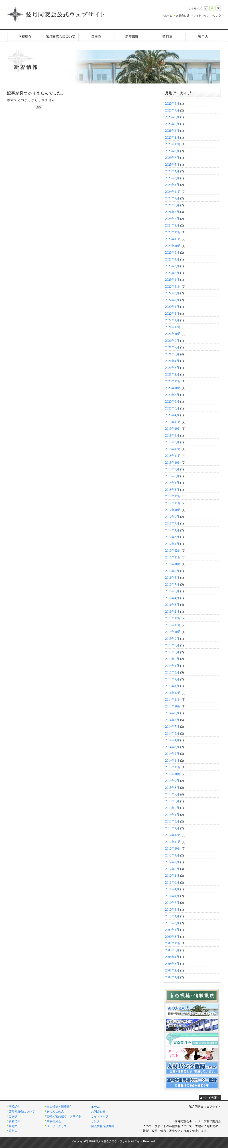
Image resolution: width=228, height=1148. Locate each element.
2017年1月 (172, 544)
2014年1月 (172, 760)
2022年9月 (172, 293)
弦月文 (167, 36)
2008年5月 (172, 950)
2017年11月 (173, 503)
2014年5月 (172, 733)
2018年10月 (173, 462)
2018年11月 (173, 455)
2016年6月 (172, 591)
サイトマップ (99, 1116)
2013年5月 (172, 808)
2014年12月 (173, 693)
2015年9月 (172, 638)
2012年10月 (173, 848)
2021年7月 (172, 347)
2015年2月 (172, 679)
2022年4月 (172, 306)
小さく (206, 8)
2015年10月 (173, 632)
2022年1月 (172, 320)
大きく (218, 8)
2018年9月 (172, 469)
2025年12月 (173, 144)
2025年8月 (172, 151)
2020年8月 (172, 395)
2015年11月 (173, 625)
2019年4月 (172, 435)
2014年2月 (172, 753)
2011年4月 (172, 889)
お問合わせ (98, 1111)
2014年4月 (172, 740)
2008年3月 (172, 963)
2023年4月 (172, 259)
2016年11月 (173, 557)
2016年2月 (172, 611)
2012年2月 (172, 875)
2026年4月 (172, 130)
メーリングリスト (58, 1126)
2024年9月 (172, 198)
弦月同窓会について (60, 36)
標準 (212, 8)
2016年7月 (172, 584)
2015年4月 (172, 665)
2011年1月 (172, 896)
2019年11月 (173, 422)
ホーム (95, 1106)
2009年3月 (172, 936)
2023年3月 (172, 266)
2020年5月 (172, 408)
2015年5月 (172, 659)
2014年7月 (172, 726)
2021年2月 (172, 374)
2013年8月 (172, 787)
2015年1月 (172, 686)
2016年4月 (172, 598)
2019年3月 (172, 442)
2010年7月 (172, 902)
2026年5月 (172, 124)
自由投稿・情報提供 (60, 1106)
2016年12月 (173, 550)
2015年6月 (172, 652)
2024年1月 (172, 225)
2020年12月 (173, 381)
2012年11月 (173, 842)
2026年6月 (172, 117)
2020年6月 (172, 401)
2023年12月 (173, 232)
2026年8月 (172, 103)
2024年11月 (173, 191)
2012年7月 (172, 862)
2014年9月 (172, 713)
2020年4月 (172, 415)
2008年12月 (173, 943)
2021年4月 (172, 361)
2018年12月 (173, 449)
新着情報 (132, 36)
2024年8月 (172, 205)
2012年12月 (173, 835)
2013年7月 (172, 794)
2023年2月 (172, 273)
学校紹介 (25, 36)
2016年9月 (172, 571)
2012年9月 (172, 855)
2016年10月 (173, 564)
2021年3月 (172, 367)
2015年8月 (172, 645)
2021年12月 (173, 327)
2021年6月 (172, 354)
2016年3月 (172, 604)
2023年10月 (173, 246)
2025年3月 (172, 178)
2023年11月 (173, 239)
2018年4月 (172, 483)
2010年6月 (172, 909)
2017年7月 (172, 523)
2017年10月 (173, 510)
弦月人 (203, 36)
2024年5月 (172, 218)
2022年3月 (172, 313)
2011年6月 (172, 882)
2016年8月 (172, 577)
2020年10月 (173, 388)
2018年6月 (172, 476)
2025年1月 (172, 185)
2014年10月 (173, 706)
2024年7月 (172, 212)
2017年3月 (172, 537)
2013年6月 (172, 801)
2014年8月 (172, 720)
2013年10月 (173, 774)
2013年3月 (172, 821)
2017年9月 (172, 516)
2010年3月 (172, 923)
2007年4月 (172, 977)
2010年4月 (172, 916)
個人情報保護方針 (102, 1126)
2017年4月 (172, 530)
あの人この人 (55, 1111)
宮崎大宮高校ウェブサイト (64, 1116)
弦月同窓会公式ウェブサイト (56, 14)
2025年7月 (172, 157)
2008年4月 (172, 957)
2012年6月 (172, 869)
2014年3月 (172, 747)
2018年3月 (172, 489)
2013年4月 (172, 814)
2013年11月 (173, 767)
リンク (95, 1121)
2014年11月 (173, 699)
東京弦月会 (54, 1121)
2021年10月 (173, 334)
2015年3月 (172, 672)
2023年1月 (172, 279)
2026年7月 (172, 110)
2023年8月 (172, 252)
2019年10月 (173, 428)
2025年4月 (172, 171)
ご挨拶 (96, 36)
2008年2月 (172, 970)
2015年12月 (173, 618)
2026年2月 (172, 137)
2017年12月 (173, 496)
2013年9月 (172, 781)
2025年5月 (172, 164)
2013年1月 (172, 828)
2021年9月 (172, 340)
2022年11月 (173, 286)
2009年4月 (172, 930)
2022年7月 (172, 300)
